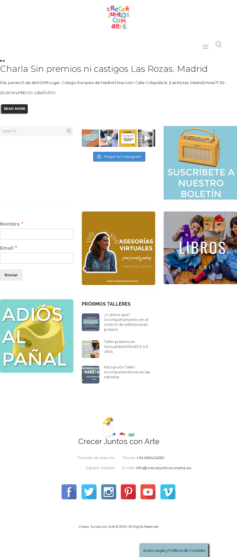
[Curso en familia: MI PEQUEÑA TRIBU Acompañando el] (109, 138)
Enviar (11, 275)
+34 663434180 (150, 457)
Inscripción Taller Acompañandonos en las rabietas (127, 372)
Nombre (11, 224)
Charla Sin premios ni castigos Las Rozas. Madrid (104, 68)
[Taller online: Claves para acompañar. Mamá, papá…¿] (90, 138)
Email (8, 248)
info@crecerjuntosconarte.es (163, 467)
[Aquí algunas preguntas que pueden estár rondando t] (128, 138)
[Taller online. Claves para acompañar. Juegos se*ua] (146, 138)
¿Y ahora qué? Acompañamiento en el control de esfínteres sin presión (126, 322)
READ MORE (14, 109)
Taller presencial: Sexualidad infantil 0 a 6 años (126, 346)
